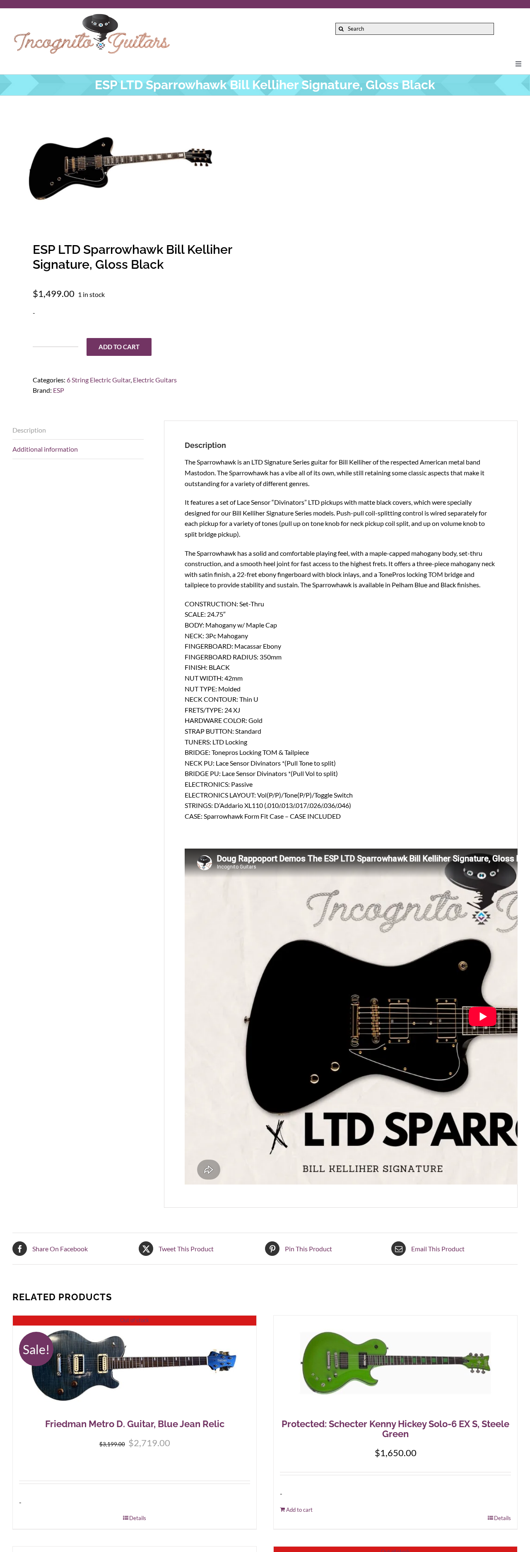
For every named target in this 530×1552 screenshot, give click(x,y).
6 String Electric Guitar (98, 380)
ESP (58, 390)
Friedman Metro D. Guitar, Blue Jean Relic (134, 1423)
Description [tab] (29, 430)
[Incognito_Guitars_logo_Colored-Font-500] (91, 15)
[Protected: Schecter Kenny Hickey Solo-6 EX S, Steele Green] (395, 1363)
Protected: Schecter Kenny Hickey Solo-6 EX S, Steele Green (395, 1428)
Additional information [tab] (45, 449)
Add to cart (119, 346)
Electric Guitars (155, 380)
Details (137, 1518)
